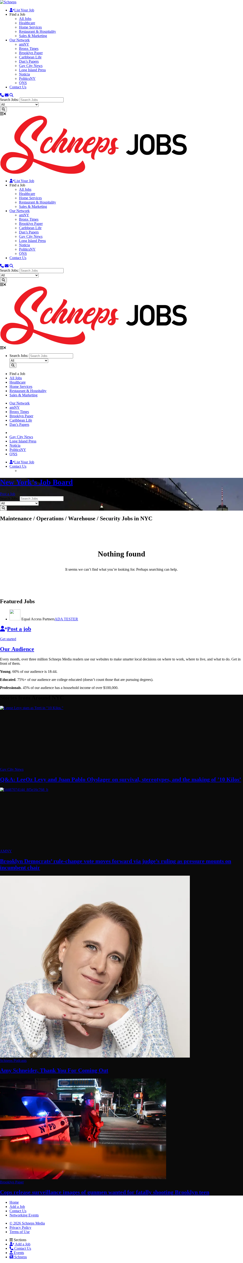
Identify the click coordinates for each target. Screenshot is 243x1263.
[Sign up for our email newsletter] (7, 95)
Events (18, 1253)
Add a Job (22, 1244)
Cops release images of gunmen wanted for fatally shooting (104, 1192)
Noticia (24, 74)
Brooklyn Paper (31, 53)
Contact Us (17, 87)
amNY (24, 44)
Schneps (20, 1257)
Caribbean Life (30, 57)
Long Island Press (32, 70)
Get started (8, 639)
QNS (23, 83)
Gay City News (30, 66)
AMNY (6, 851)
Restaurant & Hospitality (37, 31)
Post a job (19, 629)
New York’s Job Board (36, 482)
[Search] (11, 95)
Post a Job (7, 494)
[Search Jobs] (3, 109)
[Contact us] (2, 95)
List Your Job (24, 10)
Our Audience (17, 649)
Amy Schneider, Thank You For (54, 1070)
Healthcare (27, 23)
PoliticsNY (27, 78)
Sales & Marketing (33, 36)
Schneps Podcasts (13, 1061)
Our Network (19, 40)
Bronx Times (28, 49)
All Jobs (25, 19)
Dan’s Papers (29, 61)
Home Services (30, 27)
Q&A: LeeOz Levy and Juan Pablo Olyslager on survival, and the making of (120, 779)
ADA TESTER (66, 619)
